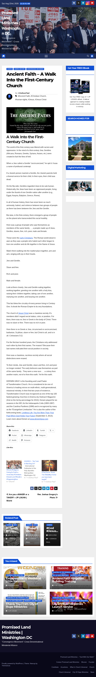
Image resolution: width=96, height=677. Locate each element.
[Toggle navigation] (46, 56)
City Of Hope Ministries (80, 672)
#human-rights (21, 100)
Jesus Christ (23, 313)
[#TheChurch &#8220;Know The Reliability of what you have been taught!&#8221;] (49, 465)
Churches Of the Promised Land (63, 572)
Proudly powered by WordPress (13, 663)
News (92, 672)
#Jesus (31, 100)
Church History (19, 69)
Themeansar (6, 665)
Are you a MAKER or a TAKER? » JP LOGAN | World (17, 497)
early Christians (26, 238)
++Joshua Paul (23, 93)
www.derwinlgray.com (39, 419)
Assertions (64, 667)
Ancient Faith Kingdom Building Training (68, 580)
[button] (88, 56)
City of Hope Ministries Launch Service (67, 605)
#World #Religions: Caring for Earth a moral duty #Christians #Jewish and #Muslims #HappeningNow (14, 474)
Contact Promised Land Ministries (67, 662)
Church (9, 69)
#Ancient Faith (24, 96)
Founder (91, 662)
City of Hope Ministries (60, 575)
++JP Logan (58, 585)
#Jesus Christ (40, 100)
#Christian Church (38, 96)
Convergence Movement (35, 69)
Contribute (55, 667)
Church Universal (64, 672)
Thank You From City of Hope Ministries (22, 605)
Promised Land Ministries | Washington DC (11, 23)
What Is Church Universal (78, 667)
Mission (84, 662)
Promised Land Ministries (15, 575)
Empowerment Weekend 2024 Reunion (23, 580)
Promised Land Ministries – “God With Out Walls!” (77, 657)
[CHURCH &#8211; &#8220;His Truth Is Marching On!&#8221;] (33, 469)
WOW (15, 525)
